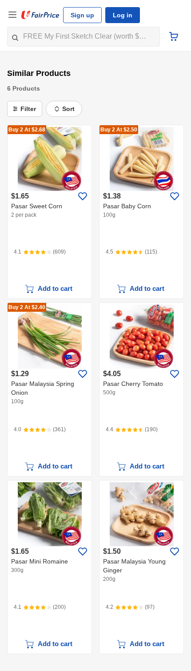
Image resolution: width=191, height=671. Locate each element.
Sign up (82, 15)
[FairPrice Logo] (40, 15)
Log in (122, 15)
